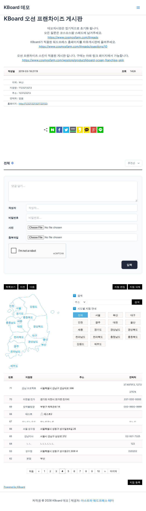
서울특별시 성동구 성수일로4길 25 (58, 428)
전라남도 (15, 351)
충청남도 (11, 322)
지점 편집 (119, 286)
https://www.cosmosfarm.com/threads (73, 37)
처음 (31, 471)
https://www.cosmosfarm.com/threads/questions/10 (73, 46)
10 (98, 471)
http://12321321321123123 (33, 103)
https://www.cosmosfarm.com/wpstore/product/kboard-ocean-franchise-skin (73, 60)
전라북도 (19, 337)
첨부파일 (13, 237)
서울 (18, 308)
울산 (45, 339)
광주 (16, 346)
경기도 (20, 313)
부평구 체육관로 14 (50, 406)
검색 (137, 302)
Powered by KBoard (14, 487)
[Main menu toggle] (138, 8)
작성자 (12, 207)
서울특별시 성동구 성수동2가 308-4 (59, 451)
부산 (43, 344)
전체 (80, 315)
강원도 (33, 306)
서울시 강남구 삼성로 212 (53, 436)
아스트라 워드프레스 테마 (97, 500)
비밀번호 (13, 217)
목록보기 (11, 286)
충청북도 (28, 317)
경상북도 (38, 326)
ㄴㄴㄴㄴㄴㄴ (47, 443)
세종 (19, 321)
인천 (11, 305)
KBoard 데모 (17, 7)
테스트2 (47, 414)
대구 (34, 335)
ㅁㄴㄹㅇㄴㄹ (47, 421)
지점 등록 (135, 482)
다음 (32, 286)
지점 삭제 (135, 286)
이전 (22, 286)
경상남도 (33, 341)
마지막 (113, 471)
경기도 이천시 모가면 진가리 (54, 399)
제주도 (14, 365)
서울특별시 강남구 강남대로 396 (57, 388)
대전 (19, 326)
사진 (11, 227)
